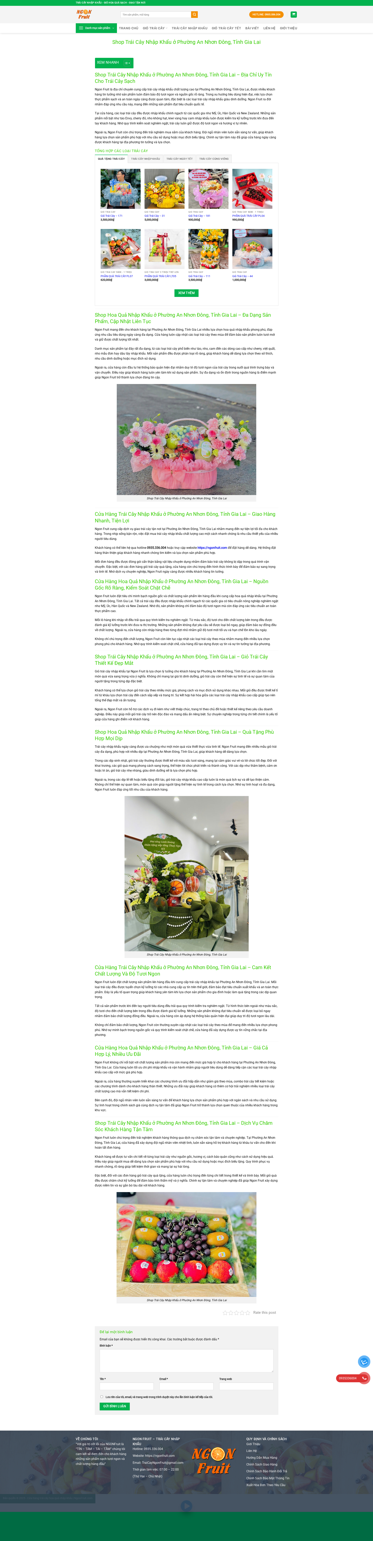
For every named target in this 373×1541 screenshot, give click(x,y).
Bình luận (106, 1345)
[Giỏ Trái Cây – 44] (252, 249)
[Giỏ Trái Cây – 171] (121, 189)
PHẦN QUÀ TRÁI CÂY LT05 (160, 276)
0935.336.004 (153, 1449)
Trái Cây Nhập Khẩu (189, 28)
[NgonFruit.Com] (95, 14)
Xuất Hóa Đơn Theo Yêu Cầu (265, 1485)
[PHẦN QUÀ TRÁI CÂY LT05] (165, 249)
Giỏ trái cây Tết (226, 28)
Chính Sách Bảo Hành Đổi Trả (266, 1471)
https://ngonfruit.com (212, 548)
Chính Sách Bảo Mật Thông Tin (267, 1478)
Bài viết (252, 28)
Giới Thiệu (253, 1444)
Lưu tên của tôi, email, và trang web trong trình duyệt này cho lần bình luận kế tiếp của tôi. (159, 1397)
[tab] (111, 159)
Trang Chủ (129, 28)
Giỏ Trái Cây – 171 (112, 216)
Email (163, 1379)
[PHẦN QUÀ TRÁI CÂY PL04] (252, 189)
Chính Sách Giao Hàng (261, 1464)
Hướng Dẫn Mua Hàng (261, 1457)
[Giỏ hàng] (294, 14)
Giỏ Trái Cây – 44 (242, 276)
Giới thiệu (288, 28)
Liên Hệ (269, 28)
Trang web (225, 1379)
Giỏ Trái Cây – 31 (155, 216)
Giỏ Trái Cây (154, 28)
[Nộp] (194, 14)
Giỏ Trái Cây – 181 (199, 216)
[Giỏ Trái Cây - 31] (165, 189)
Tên (103, 1379)
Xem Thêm (186, 293)
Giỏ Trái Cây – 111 (199, 276)
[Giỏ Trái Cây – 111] (208, 249)
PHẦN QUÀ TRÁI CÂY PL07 (117, 276)
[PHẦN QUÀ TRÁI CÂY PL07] (121, 249)
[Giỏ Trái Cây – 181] (208, 189)
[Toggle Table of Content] (125, 63)
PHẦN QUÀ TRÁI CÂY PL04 (248, 216)
